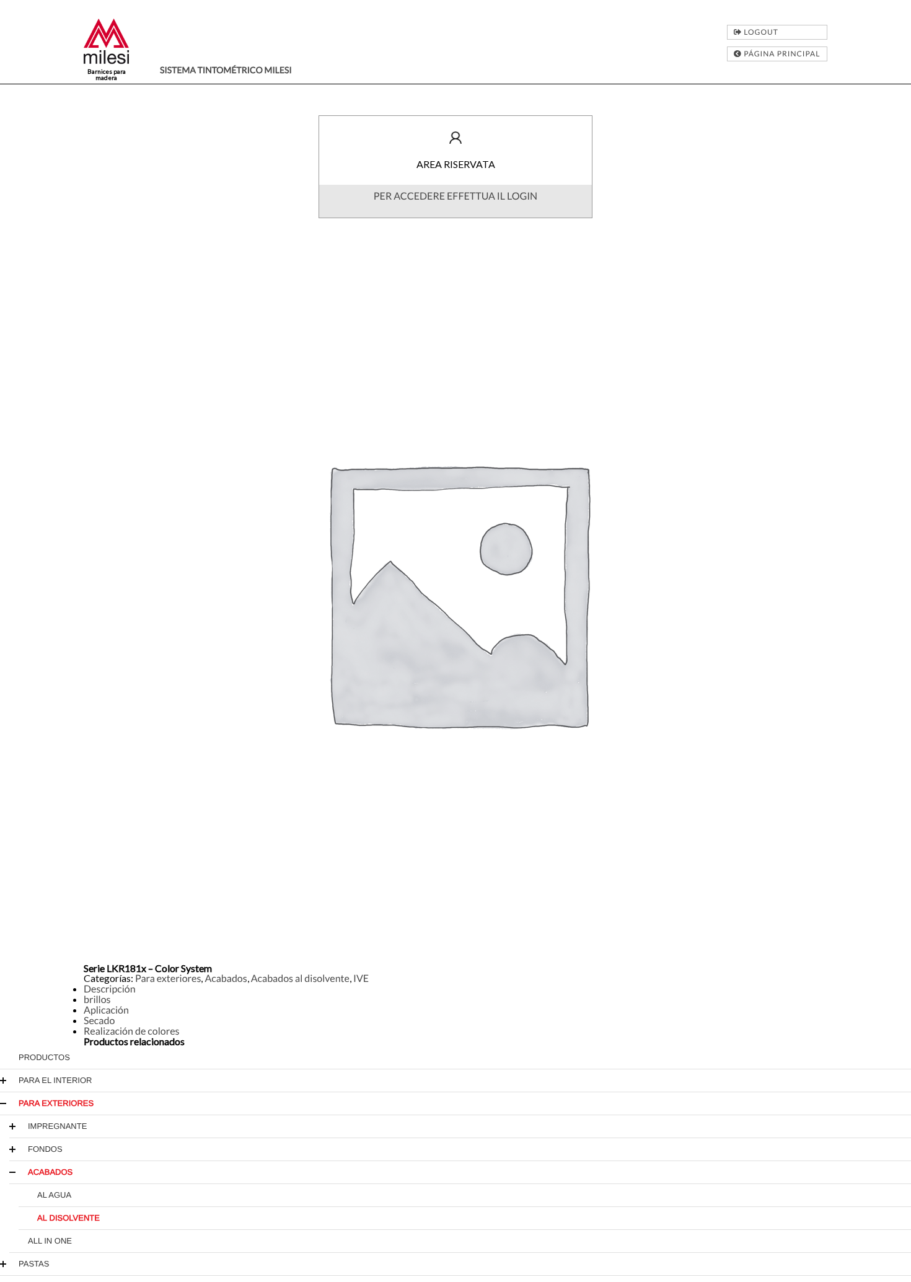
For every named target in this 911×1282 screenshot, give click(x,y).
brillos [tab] (97, 1000)
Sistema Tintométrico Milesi (226, 69)
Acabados (226, 978)
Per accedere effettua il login (455, 196)
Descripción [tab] (110, 989)
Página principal (781, 53)
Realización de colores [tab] (132, 1031)
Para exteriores (168, 978)
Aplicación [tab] (106, 1010)
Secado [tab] (99, 1021)
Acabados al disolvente (300, 978)
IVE (361, 978)
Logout (760, 32)
